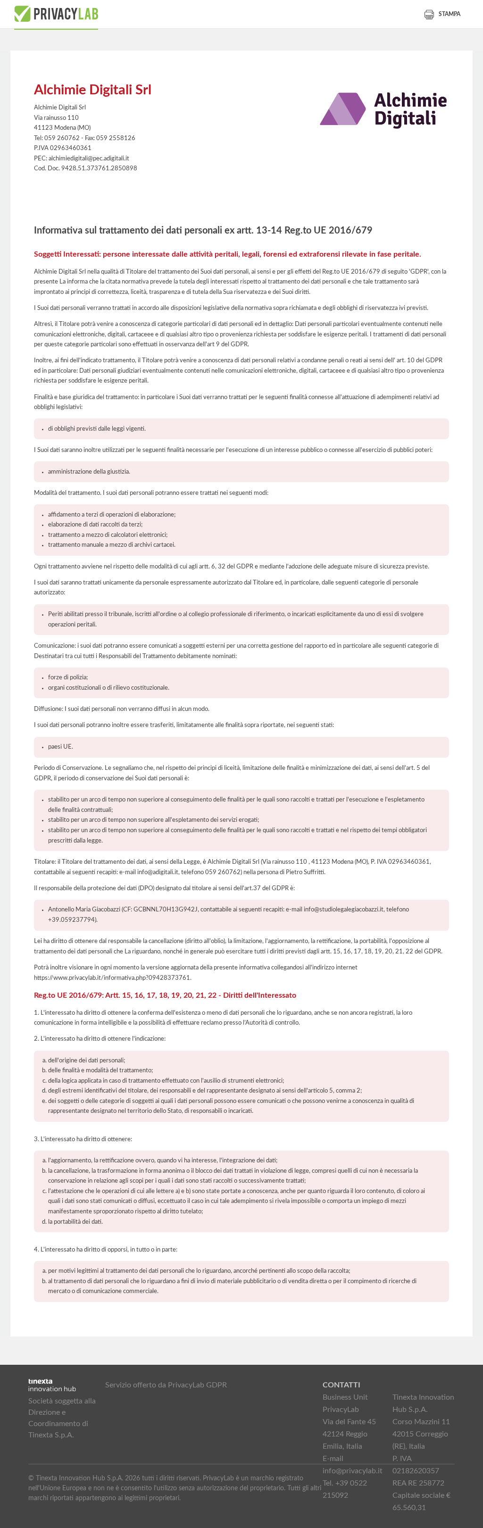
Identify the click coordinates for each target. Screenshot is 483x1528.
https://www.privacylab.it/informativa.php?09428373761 (112, 978)
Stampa (449, 14)
